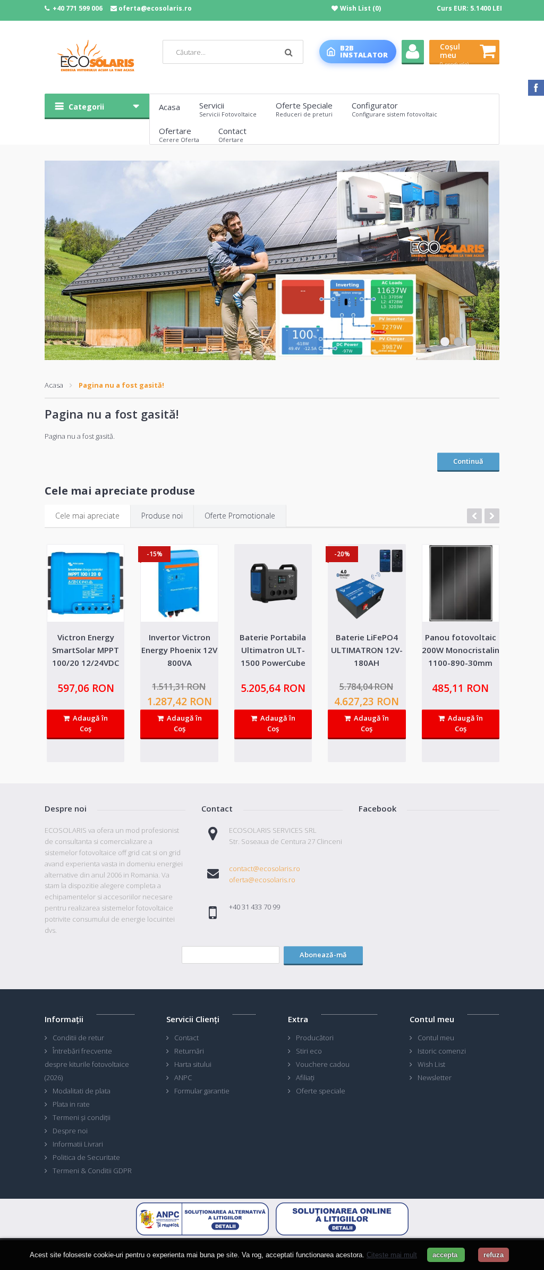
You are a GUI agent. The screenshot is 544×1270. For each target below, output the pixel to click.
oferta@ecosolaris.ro (155, 8)
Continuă (468, 461)
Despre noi (70, 1130)
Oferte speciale (320, 1091)
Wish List (431, 1064)
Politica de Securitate (86, 1157)
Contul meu (436, 1037)
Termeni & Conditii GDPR (92, 1170)
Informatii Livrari (78, 1144)
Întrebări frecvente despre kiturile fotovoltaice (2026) (87, 1064)
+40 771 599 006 (78, 8)
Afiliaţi (305, 1077)
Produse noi (162, 516)
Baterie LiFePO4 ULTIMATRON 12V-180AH (367, 650)
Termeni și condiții (81, 1117)
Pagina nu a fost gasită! (121, 385)
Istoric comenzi (442, 1051)
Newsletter (435, 1077)
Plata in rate (71, 1104)
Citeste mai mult (392, 1255)
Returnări (189, 1051)
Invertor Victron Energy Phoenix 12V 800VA (179, 650)
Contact (186, 1037)
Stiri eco (309, 1051)
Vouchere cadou (323, 1064)
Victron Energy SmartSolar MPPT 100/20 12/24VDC (85, 650)
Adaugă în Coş (89, 723)
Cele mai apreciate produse (120, 490)
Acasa (54, 385)
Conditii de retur (78, 1037)
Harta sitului (192, 1064)
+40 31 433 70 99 (254, 907)
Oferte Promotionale (240, 516)
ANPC (183, 1077)
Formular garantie (202, 1091)
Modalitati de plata (81, 1091)
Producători (315, 1037)
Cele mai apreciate (87, 516)
